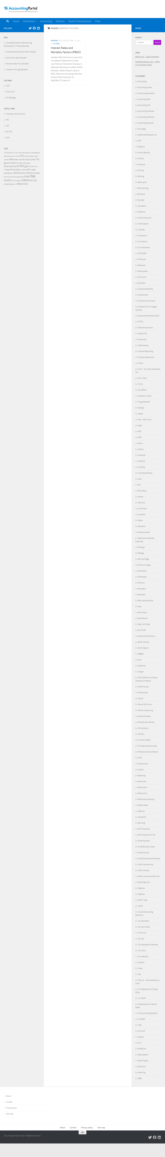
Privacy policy (11, 1108)
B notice (141, 170)
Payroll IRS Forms (145, 704)
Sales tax (141, 811)
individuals (26, 163)
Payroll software (144, 716)
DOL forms (142, 277)
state (27, 176)
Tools (98, 21)
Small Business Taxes (146, 847)
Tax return (142, 950)
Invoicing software (145, 473)
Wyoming (141, 1072)
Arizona (141, 158)
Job (28, 169)
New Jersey (142, 612)
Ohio (139, 660)
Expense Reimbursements (148, 316)
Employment (143, 295)
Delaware (141, 265)
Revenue (31, 173)
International (10, 166)
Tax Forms (142, 933)
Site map (9, 1114)
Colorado (141, 229)
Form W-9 (10, 92)
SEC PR (9, 132)
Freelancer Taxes (144, 396)
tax (33, 176)
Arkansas (141, 164)
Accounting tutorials (146, 123)
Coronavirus (142, 241)
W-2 (15, 184)
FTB (37, 159)
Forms (140, 384)
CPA (22, 155)
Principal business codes (147, 746)
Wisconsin (22, 183)
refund (17, 172)
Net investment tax (145, 600)
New (139, 606)
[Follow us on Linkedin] (38, 28)
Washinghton (143, 1055)
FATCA (140, 322)
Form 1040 (142, 378)
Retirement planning (146, 799)
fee (20, 160)
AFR (8, 86)
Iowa (140, 479)
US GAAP (141, 1019)
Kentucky (141, 502)
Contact (9, 1102)
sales (38, 173)
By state (141, 200)
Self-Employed (144, 829)
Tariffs (140, 906)
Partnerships (143, 692)
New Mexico (143, 618)
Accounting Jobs (144, 99)
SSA (7, 137)
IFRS (139, 431)
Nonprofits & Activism (146, 636)
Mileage (141, 553)
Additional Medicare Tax (147, 135)
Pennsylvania (143, 728)
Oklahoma (142, 666)
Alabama (141, 146)
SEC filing (141, 823)
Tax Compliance (17, 180)
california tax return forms (11, 156)
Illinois (140, 443)
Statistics (141, 894)
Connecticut (142, 235)
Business (141, 194)
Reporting (142, 775)
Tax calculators (143, 921)
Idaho (140, 425)
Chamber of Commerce (15, 114)
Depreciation (143, 271)
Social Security (143, 852)
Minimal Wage (143, 559)
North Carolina (143, 642)
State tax (141, 888)
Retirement (142, 787)
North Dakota (143, 648)
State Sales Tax (144, 882)
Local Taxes (142, 508)
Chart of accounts (144, 218)
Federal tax (142, 339)
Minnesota (142, 571)
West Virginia (143, 1060)
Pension (54, 41)
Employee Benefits (145, 289)
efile (11, 159)
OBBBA (141, 654)
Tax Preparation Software (148, 944)
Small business (144, 841)
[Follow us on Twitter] (30, 28)
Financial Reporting (145, 351)
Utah (140, 1025)
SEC (7, 126)
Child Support (143, 224)
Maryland (141, 526)
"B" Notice (7, 153)
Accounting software (146, 111)
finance (28, 159)
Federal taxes (143, 345)
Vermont (141, 1031)
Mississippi (142, 577)
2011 (13, 153)
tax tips (33, 180)
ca (39, 153)
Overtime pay (143, 686)
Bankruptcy (142, 182)
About (8, 1096)
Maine (140, 520)
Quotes (141, 769)
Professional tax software (148, 752)
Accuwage (142, 129)
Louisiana (141, 514)
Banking (141, 176)
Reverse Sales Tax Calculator (17, 64)
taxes (26, 180)
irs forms (32, 166)
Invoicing (141, 467)
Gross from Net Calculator (16, 58)
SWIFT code (142, 900)
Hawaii (140, 414)
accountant (22, 153)
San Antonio (7, 177)
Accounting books (145, 87)
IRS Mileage (11, 98)
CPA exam (142, 259)
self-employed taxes (17, 177)
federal (16, 160)
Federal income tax (145, 327)
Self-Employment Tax (146, 835)
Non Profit (142, 630)
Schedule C (142, 817)
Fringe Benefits (144, 402)
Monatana (142, 589)
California (141, 212)
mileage (33, 170)
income (19, 163)
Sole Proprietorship (145, 864)
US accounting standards (147, 1013)
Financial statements (146, 357)
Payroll (140, 698)
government (10, 163)
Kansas (140, 497)
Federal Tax (142, 333)
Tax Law (141, 939)
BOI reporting (143, 188)
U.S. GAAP (142, 998)
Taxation (60, 21)
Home (16, 21)
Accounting (46, 21)
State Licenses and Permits (148, 876)
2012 (16, 153)
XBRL (140, 1078)
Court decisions (144, 247)
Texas (140, 968)
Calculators (29, 21)
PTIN (140, 758)
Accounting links (144, 105)
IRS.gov (24, 166)
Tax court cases (144, 927)
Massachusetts (144, 532)
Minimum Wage (144, 565)
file (23, 159)
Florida (140, 363)
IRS (7, 120)
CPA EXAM (142, 253)
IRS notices (142, 491)
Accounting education (146, 93)
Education (142, 283)
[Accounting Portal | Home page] (21, 9)
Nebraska (141, 594)
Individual (141, 455)
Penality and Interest (146, 722)
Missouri (141, 583)
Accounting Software (146, 117)
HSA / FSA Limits (144, 419)
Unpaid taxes (9, 184)
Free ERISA (142, 390)
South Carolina (143, 870)
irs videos (23, 170)
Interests (141, 461)
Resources (142, 781)
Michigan (141, 547)
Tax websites (143, 956)
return (23, 173)
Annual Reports (144, 152)
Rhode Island (143, 805)
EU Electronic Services (146, 301)
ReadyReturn (8, 173)
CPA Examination (29, 156)
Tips (139, 974)
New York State (144, 624)
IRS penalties (15, 169)
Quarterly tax (143, 764)
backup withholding (32, 153)
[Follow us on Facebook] (34, 28)
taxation (8, 180)
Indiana (140, 449)
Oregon (141, 672)
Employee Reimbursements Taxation (21, 52)
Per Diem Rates (144, 740)
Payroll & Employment (79, 21)
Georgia (141, 408)
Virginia (141, 1037)
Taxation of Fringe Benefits (17, 69)
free (33, 159)
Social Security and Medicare (149, 858)
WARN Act (142, 1049)
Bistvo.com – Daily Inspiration (147, 57)
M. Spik (57, 44)
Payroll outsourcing (145, 710)
